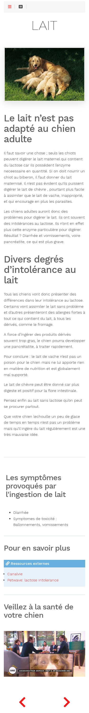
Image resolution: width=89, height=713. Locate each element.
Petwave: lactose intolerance (33, 580)
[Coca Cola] (22, 701)
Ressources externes (29, 563)
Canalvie (15, 574)
